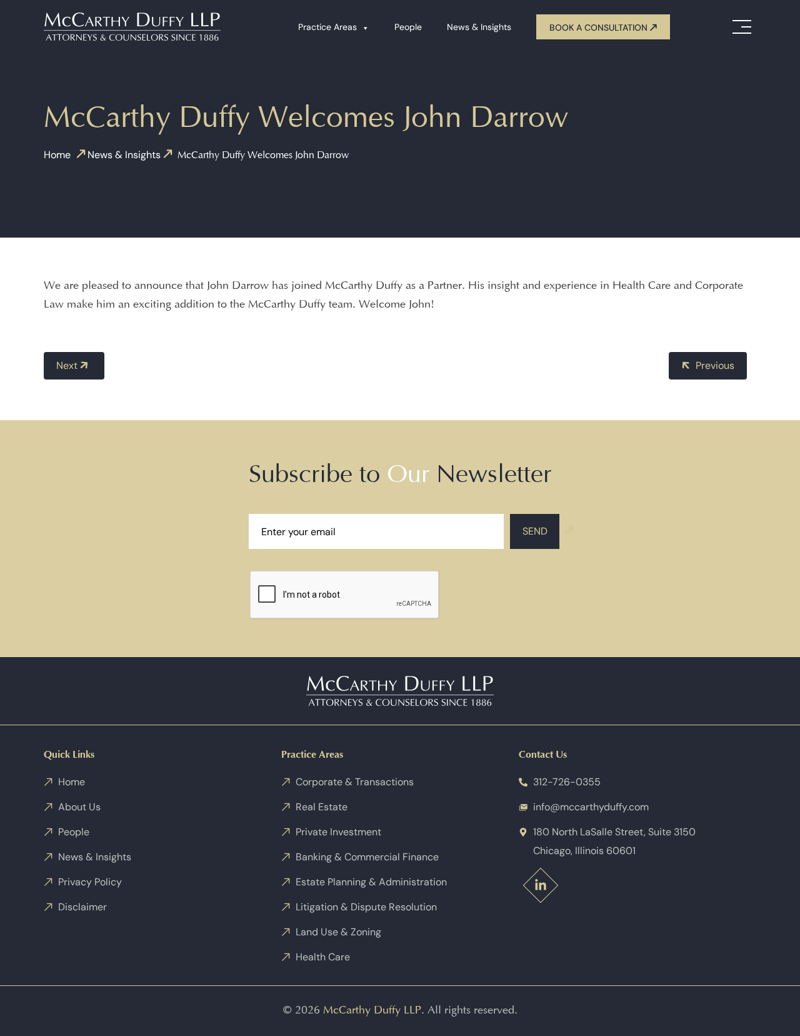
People (408, 27)
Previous (713, 365)
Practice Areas (327, 27)
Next (68, 365)
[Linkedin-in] (540, 885)
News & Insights (479, 27)
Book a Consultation (599, 27)
